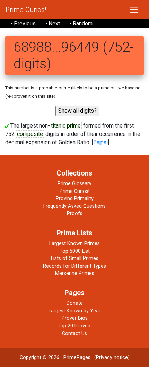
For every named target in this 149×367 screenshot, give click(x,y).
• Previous (23, 23)
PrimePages (76, 357)
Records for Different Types (74, 266)
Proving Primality (75, 199)
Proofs (74, 214)
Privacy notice (112, 357)
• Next (52, 23)
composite (30, 134)
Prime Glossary (74, 184)
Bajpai (100, 142)
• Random (81, 23)
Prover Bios (75, 318)
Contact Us (74, 333)
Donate (75, 303)
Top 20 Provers (75, 326)
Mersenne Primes (74, 273)
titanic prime (66, 125)
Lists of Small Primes (74, 258)
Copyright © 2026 (39, 357)
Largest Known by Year (74, 311)
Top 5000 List (75, 251)
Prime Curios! (26, 10)
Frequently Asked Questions (74, 206)
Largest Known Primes (74, 243)
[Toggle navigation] (134, 9)
